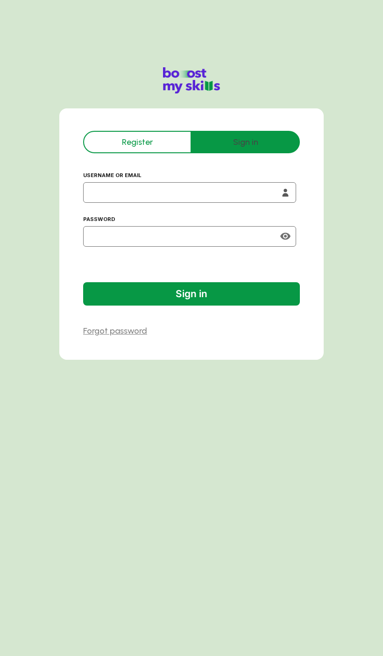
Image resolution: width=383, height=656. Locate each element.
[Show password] (285, 236)
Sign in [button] (245, 142)
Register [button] (137, 142)
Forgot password (115, 331)
